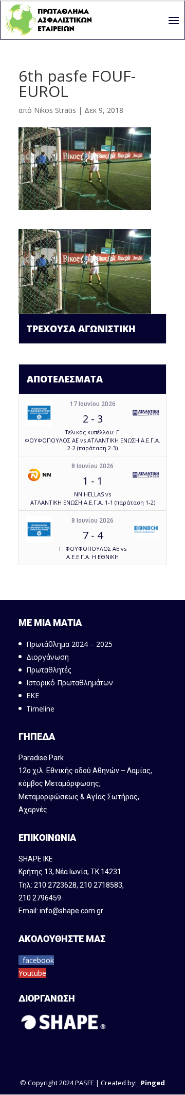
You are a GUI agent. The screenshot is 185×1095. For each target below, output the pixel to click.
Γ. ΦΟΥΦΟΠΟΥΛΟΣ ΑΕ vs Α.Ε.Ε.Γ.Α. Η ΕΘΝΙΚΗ (92, 552)
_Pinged (151, 1082)
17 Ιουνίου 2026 (93, 404)
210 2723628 (55, 885)
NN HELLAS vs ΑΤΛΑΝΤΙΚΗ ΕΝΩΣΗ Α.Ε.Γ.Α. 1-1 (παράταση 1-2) (92, 498)
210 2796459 (39, 898)
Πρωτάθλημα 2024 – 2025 (69, 644)
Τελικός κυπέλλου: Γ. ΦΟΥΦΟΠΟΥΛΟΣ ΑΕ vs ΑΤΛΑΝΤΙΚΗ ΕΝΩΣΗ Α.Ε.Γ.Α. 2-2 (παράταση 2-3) (92, 440)
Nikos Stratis (55, 110)
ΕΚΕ (32, 695)
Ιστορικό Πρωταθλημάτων (69, 682)
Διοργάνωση (47, 657)
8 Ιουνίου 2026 (92, 466)
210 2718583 (101, 885)
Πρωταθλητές (48, 670)
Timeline (40, 709)
